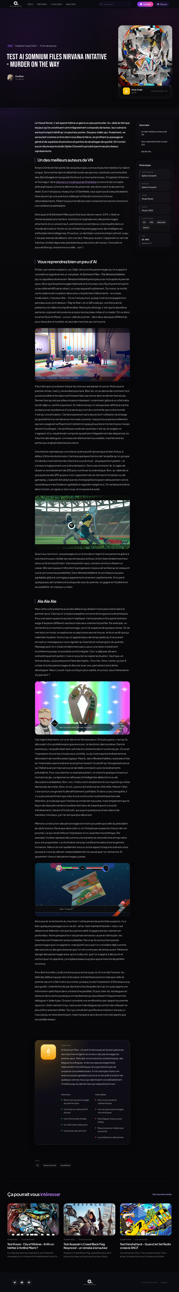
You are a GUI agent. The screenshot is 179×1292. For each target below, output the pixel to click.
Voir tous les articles (162, 1194)
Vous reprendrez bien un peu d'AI (154, 143)
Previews (42, 4)
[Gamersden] (16, 4)
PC (38, 1165)
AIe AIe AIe (146, 151)
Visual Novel (65, 1165)
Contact (163, 1282)
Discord (163, 4)
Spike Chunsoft (50, 1165)
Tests (30, 4)
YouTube (147, 4)
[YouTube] (22, 1282)
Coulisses (56, 4)
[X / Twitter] (15, 1282)
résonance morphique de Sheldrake (76, 181)
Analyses (71, 4)
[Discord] (29, 1282)
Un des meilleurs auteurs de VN (154, 133)
